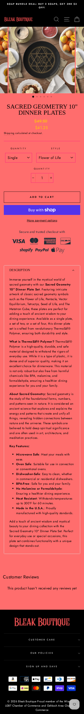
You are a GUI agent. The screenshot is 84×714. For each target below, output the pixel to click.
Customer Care (42, 639)
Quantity (19, 148)
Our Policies (42, 653)
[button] (42, 270)
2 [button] (37, 97)
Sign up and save (42, 666)
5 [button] (48, 97)
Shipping (9, 133)
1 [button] (33, 97)
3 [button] (41, 97)
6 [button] (52, 97)
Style (56, 148)
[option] (42, 6)
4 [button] (44, 97)
